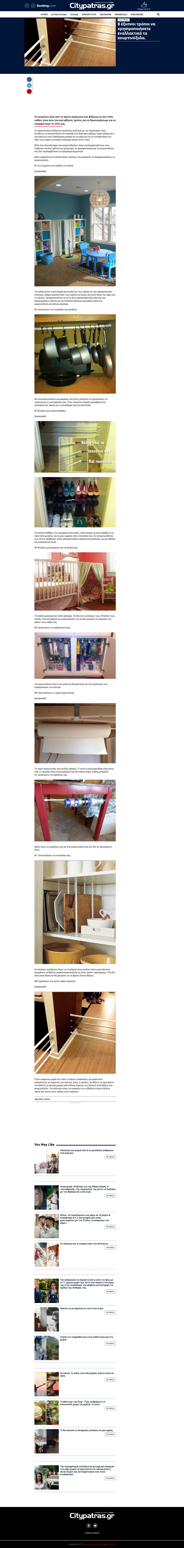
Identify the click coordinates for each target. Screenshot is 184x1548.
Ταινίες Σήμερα (92, 1533)
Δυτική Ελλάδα (59, 14)
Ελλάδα (74, 14)
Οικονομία (105, 14)
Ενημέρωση (121, 14)
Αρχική (44, 14)
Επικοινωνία (137, 14)
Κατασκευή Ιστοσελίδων (93, 1544)
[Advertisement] (75, 1121)
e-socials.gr (111, 1544)
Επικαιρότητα (89, 14)
